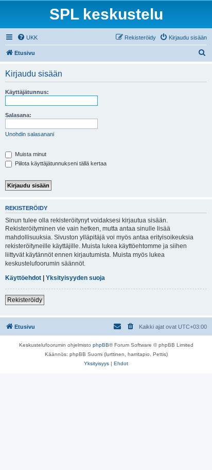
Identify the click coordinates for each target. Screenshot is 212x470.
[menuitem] (27, 37)
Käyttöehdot (23, 277)
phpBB (101, 345)
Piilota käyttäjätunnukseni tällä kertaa (60, 163)
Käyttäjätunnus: (27, 92)
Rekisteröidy (24, 300)
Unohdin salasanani (29, 134)
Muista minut (29, 154)
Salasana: (18, 115)
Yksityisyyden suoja (75, 277)
